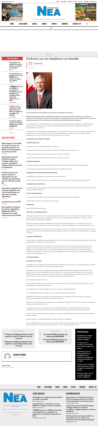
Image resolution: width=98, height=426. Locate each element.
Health (11, 69)
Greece (11, 82)
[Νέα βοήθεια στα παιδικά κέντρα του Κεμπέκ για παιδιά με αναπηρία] (5, 64)
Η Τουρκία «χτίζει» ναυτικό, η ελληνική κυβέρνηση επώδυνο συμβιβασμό (16, 123)
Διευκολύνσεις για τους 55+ (11, 202)
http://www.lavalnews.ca (18, 357)
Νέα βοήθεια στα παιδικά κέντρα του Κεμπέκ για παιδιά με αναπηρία (15, 65)
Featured (4, 153)
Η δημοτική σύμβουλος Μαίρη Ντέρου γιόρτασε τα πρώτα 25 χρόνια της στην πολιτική (19, 344)
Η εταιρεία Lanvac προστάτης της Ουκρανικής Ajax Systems (55, 340)
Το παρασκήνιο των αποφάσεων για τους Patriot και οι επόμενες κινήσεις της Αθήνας (16, 77)
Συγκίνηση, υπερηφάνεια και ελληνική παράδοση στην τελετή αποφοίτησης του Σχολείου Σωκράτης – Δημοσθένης (12, 192)
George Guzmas (38, 63)
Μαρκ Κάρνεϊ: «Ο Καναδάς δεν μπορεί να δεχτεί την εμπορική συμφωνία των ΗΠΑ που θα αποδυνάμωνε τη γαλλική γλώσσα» (12, 147)
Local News (12, 102)
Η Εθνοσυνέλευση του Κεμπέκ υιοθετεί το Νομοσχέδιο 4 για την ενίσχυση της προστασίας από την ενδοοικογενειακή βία (11, 177)
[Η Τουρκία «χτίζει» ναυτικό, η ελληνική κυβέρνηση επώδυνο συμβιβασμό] (5, 123)
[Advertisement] (49, 41)
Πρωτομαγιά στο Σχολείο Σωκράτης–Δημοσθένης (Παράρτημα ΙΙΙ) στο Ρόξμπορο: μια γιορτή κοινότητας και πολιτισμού (11, 211)
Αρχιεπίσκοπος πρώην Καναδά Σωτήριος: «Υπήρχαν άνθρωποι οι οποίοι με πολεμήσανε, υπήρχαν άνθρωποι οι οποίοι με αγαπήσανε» (12, 162)
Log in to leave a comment (8, 367)
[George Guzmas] (30, 64)
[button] (87, 23)
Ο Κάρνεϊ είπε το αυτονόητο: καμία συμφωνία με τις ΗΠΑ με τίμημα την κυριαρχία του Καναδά (15, 110)
